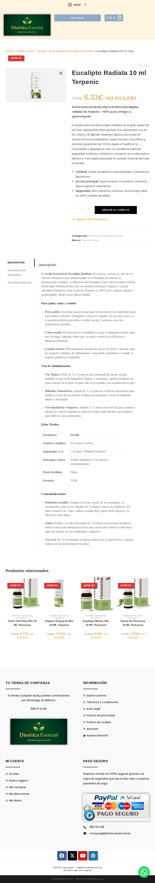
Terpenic (117, 236)
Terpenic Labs (90, 240)
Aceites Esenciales (82, 51)
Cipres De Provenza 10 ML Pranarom (132, 622)
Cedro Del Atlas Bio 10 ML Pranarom (22, 622)
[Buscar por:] (84, 5)
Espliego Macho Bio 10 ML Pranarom (96, 622)
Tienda (19, 51)
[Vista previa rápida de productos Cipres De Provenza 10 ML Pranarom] (148, 583)
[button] (61, 73)
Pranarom (22, 617)
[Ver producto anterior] (140, 65)
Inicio (9, 51)
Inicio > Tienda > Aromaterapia (47, 51)
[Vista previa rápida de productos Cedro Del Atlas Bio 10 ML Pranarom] (37, 583)
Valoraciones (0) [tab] (19, 282)
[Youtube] (83, 855)
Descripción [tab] (16, 262)
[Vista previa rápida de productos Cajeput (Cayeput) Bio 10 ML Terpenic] (74, 583)
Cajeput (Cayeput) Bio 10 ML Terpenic (59, 622)
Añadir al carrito (115, 210)
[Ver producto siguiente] (146, 65)
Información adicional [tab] (17, 272)
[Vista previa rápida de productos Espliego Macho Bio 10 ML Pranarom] (111, 583)
